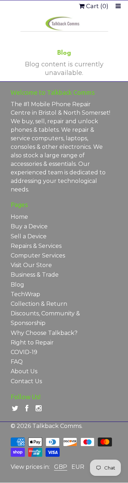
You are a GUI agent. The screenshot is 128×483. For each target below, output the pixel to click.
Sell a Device (29, 236)
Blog (17, 284)
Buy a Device (29, 226)
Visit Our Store (31, 265)
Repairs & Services (36, 246)
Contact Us (26, 381)
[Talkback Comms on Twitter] (15, 408)
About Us (24, 371)
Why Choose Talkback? (44, 333)
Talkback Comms (56, 426)
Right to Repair (32, 342)
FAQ (17, 361)
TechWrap (25, 294)
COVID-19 (24, 352)
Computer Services (38, 255)
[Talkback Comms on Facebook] (26, 408)
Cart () (96, 6)
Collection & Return (39, 303)
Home (19, 216)
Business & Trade (35, 274)
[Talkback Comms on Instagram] (38, 408)
